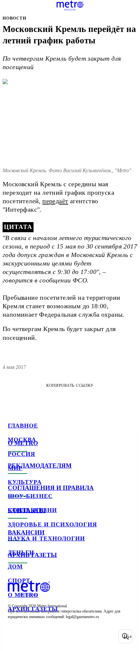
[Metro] (70, 5)
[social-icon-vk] (14, 636)
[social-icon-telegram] (31, 636)
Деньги (21, 552)
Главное (23, 425)
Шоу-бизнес (30, 496)
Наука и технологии (46, 538)
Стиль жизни (32, 510)
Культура (25, 482)
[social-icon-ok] (48, 636)
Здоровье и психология (52, 524)
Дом (15, 566)
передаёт (55, 200)
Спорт (19, 580)
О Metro (23, 595)
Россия (21, 454)
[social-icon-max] (65, 636)
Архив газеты (33, 609)
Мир (15, 468)
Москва (22, 439)
